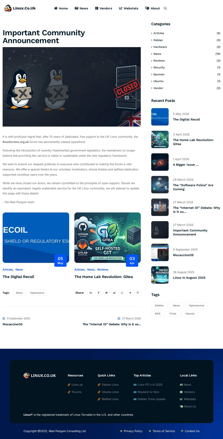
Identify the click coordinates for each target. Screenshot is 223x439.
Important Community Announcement (190, 232)
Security (159, 67)
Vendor (158, 88)
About (155, 8)
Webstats (131, 8)
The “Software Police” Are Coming (193, 187)
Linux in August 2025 (189, 277)
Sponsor (159, 74)
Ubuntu (158, 81)
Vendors (106, 8)
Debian (158, 40)
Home (63, 8)
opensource (37, 292)
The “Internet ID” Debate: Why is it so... (112, 324)
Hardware (160, 47)
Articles (8, 269)
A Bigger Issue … (186, 164)
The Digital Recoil (18, 277)
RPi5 (157, 313)
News (84, 8)
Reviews (102, 269)
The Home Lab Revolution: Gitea (103, 277)
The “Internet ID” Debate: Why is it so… (196, 210)
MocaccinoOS (12, 324)
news (19, 292)
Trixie (173, 313)
